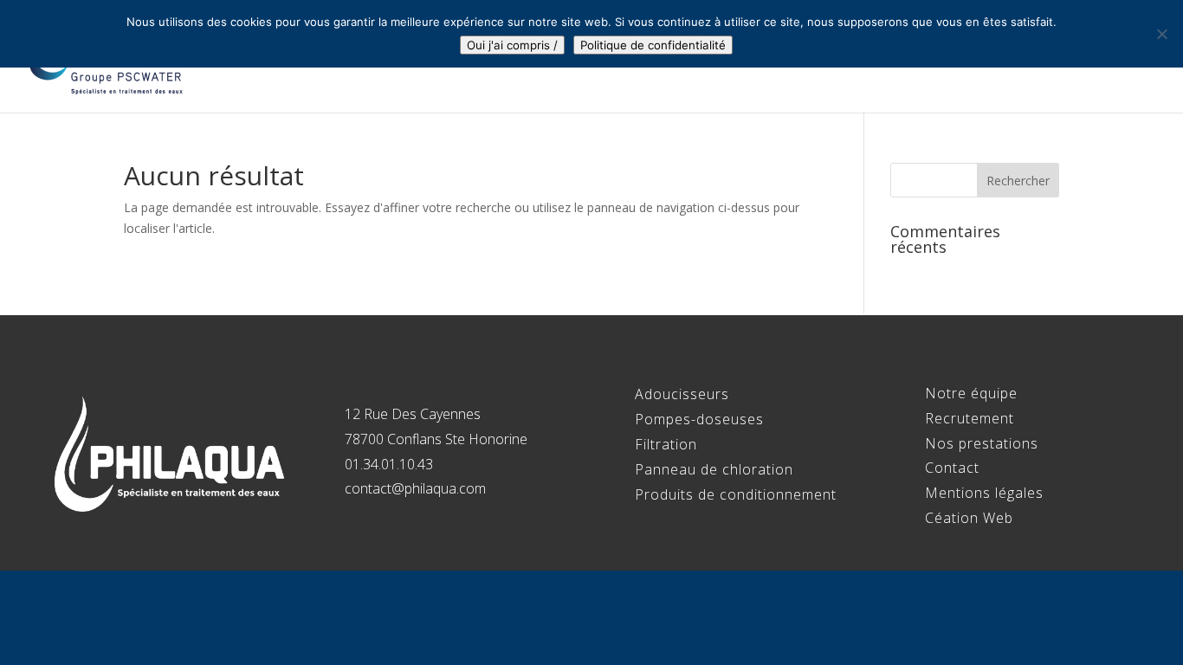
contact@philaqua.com (415, 488)
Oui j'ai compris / (512, 45)
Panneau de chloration (714, 469)
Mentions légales (984, 492)
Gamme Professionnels (836, 58)
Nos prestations (981, 443)
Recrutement (1014, 58)
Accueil (575, 58)
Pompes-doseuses (699, 419)
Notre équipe (676, 58)
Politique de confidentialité (653, 45)
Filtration (666, 444)
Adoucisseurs (682, 394)
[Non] (1161, 33)
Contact (1122, 58)
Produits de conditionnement (736, 494)
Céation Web (969, 517)
